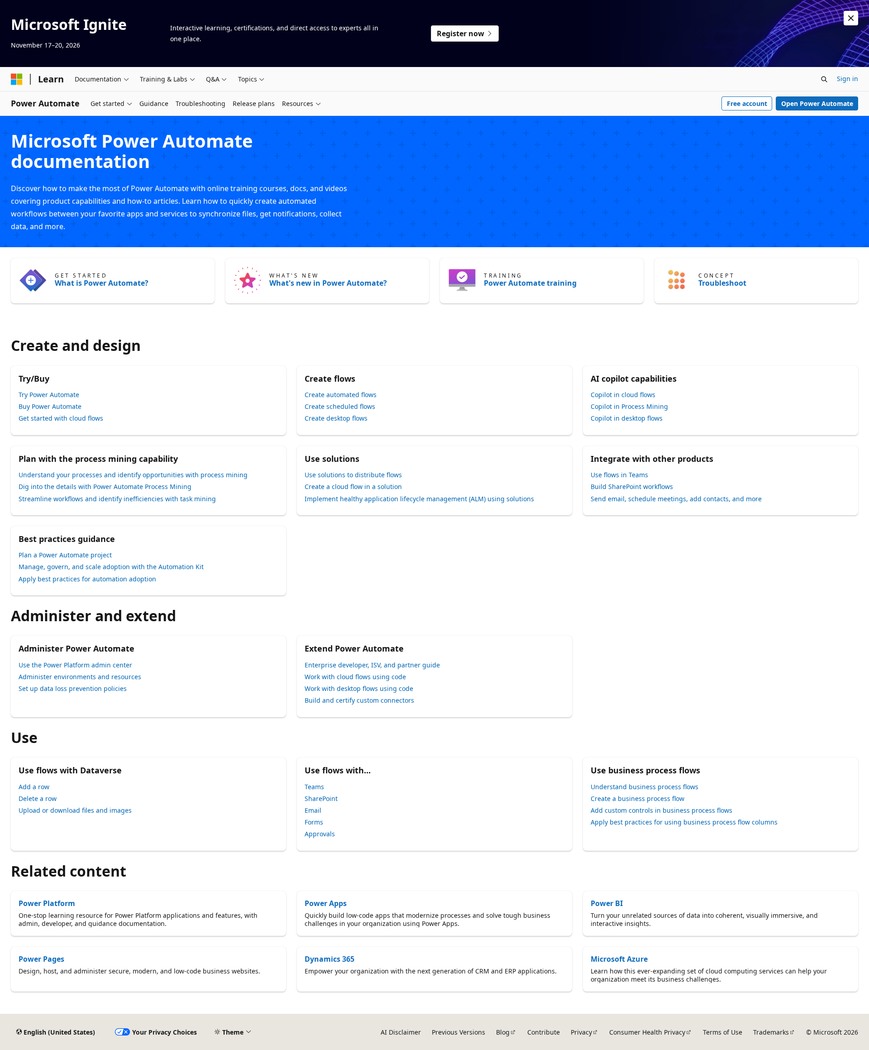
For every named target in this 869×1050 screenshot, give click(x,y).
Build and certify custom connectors (359, 700)
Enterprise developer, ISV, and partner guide (372, 665)
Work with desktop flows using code (359, 688)
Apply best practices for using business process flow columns (684, 822)
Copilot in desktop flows (627, 418)
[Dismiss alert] (851, 18)
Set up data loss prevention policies (73, 688)
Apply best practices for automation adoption (87, 579)
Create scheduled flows (340, 406)
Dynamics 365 (329, 959)
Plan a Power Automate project (65, 555)
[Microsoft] (17, 79)
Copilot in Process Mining (629, 406)
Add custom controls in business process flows (661, 810)
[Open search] (824, 79)
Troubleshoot (722, 283)
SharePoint (321, 798)
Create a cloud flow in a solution (353, 486)
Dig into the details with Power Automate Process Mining (105, 486)
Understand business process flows (644, 786)
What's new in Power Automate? (328, 283)
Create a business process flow (637, 798)
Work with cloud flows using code (355, 676)
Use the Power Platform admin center (75, 665)
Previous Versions (458, 1032)
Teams (314, 786)
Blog (503, 1032)
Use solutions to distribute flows (353, 474)
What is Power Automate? (101, 283)
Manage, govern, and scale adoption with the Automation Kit (111, 566)
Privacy (581, 1032)
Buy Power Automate (50, 406)
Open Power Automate (817, 103)
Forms (314, 822)
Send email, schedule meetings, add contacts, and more (676, 498)
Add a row (34, 786)
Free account (747, 103)
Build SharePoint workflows (632, 486)
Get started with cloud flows (61, 418)
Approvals (320, 833)
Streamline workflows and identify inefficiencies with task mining (117, 498)
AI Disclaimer (401, 1032)
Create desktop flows (336, 418)
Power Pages (41, 959)
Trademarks (771, 1032)
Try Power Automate (49, 394)
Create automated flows (341, 394)
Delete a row (38, 798)
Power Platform (47, 903)
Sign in (847, 78)
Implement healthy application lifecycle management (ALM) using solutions (419, 498)
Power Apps (326, 903)
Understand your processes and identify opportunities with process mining (133, 474)
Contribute (543, 1032)
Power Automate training (530, 283)
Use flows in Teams (619, 474)
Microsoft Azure (619, 959)
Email (313, 810)
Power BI (607, 903)
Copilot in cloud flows (623, 394)
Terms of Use (722, 1032)
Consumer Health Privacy (647, 1032)
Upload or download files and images (75, 810)
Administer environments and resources (80, 676)
